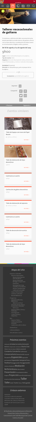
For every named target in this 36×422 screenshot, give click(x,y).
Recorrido (24, 375)
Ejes (11, 318)
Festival (7, 363)
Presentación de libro (22, 372)
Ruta (11, 379)
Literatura (6, 366)
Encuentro (7, 357)
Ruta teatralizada (16, 379)
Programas (13, 298)
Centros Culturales (16, 293)
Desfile (22, 354)
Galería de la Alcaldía (18, 290)
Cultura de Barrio (15, 330)
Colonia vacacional (21, 349)
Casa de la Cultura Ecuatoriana (13, 396)
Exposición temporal (19, 360)
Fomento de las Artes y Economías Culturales (18, 305)
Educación (26, 354)
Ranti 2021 (15, 308)
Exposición (16, 357)
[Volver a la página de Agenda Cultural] (2, 11)
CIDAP (6, 404)
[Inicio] (7, 6)
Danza (18, 354)
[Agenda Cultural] (12, 6)
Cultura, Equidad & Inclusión (16, 322)
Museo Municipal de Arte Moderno (19, 278)
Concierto (8, 351)
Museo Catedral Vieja (19, 288)
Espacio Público (15, 320)
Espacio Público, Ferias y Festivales (18, 310)
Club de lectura (12, 349)
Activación (7, 344)
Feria (28, 360)
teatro (11, 383)
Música (14, 369)
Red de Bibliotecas (16, 295)
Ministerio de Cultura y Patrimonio (14, 400)
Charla (23, 347)
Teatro (16, 383)
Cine (27, 347)
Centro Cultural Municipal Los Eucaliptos (17, 56)
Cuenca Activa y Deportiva (15, 315)
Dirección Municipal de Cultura (16, 60)
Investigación (15, 312)
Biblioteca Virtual (18, 303)
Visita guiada (26, 383)
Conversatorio (10, 354)
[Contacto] (28, 6)
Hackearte (7, 394)
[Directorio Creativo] (18, 6)
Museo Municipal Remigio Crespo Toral (19, 281)
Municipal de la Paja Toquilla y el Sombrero (19, 286)
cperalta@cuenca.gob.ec (22, 76)
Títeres (20, 383)
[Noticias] (23, 6)
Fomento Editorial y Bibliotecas (17, 300)
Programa (6, 375)
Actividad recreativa (16, 344)
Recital (20, 375)
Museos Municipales (17, 275)
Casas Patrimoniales (17, 292)
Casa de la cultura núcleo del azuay (14, 398)
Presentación (10, 372)
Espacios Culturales (15, 273)
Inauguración (15, 363)
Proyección (14, 375)
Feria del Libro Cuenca (16, 332)
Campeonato (12, 346)
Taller (12, 58)
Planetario (16, 283)
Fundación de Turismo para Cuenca (14, 402)
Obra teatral (20, 369)
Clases (6, 349)
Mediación (11, 366)
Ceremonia (18, 346)
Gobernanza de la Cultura (18, 325)
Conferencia (23, 351)
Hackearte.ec (13, 327)
